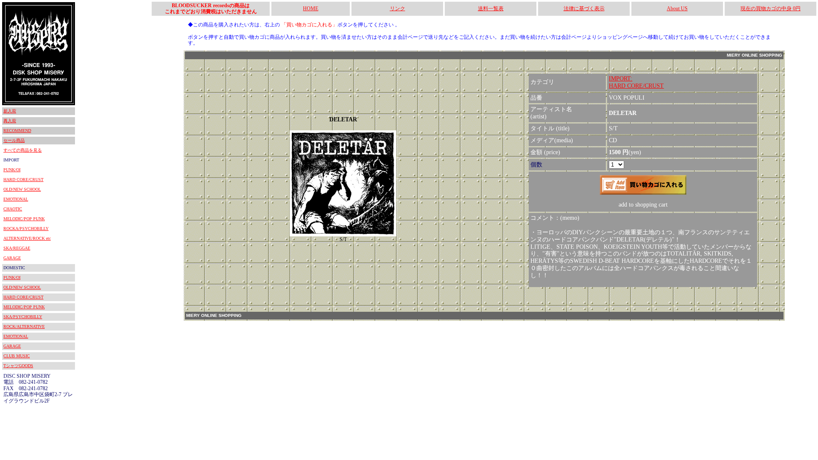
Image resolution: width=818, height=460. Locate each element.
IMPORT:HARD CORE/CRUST (636, 82)
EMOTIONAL (15, 199)
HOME (310, 9)
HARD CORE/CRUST (23, 179)
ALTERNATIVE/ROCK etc (27, 238)
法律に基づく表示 (584, 9)
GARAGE (12, 258)
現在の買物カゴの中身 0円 (770, 9)
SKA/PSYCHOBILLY (22, 316)
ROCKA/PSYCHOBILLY (26, 228)
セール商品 (14, 140)
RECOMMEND (17, 130)
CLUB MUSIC (16, 356)
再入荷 (9, 120)
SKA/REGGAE (16, 248)
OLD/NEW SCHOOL (22, 189)
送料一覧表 (491, 9)
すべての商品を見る (22, 150)
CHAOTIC (12, 209)
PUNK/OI (11, 169)
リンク (397, 9)
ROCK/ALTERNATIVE (24, 326)
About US (677, 9)
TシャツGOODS (18, 365)
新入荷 (9, 111)
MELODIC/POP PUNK (24, 218)
